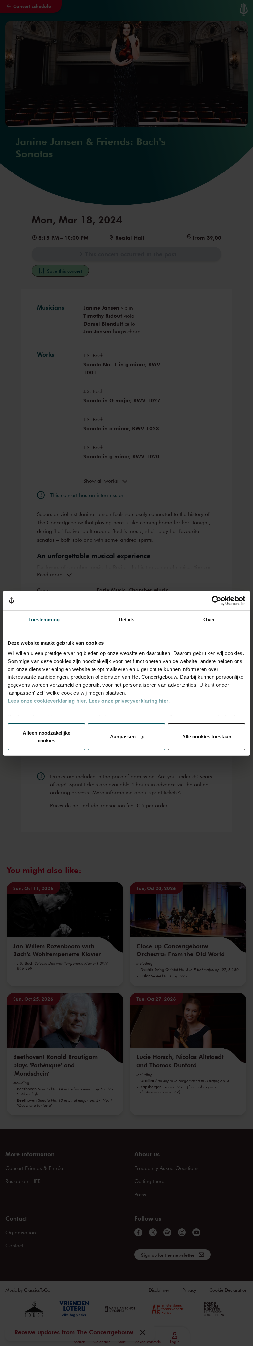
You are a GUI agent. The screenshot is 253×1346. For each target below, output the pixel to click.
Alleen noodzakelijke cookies (46, 736)
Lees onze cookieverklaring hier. (47, 701)
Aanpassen (123, 736)
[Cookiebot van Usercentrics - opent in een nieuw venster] (216, 601)
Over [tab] (208, 619)
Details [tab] (127, 619)
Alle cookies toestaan (206, 736)
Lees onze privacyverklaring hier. (129, 701)
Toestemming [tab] (44, 619)
